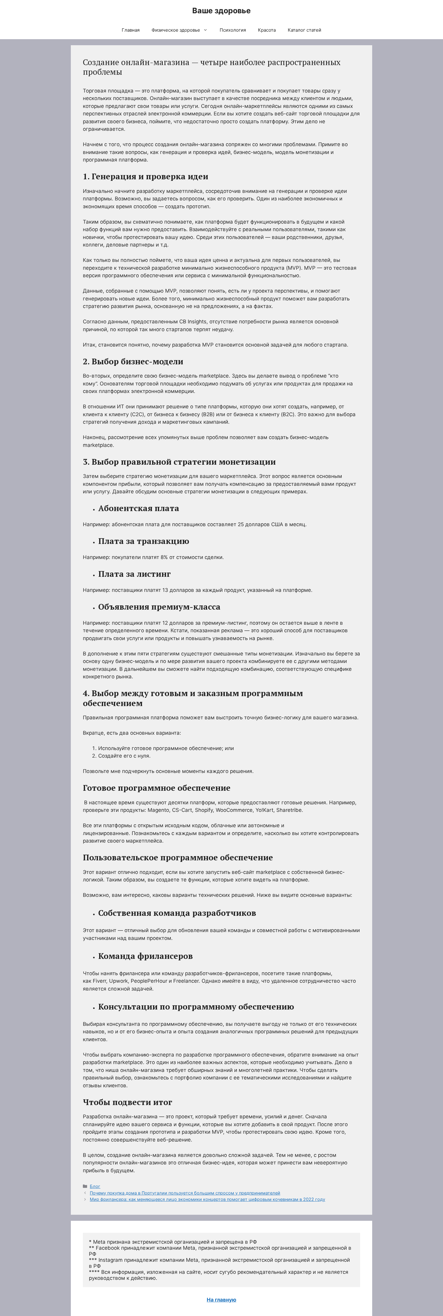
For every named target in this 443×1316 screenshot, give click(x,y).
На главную (221, 1300)
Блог (95, 1186)
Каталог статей (304, 30)
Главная (131, 30)
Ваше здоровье (221, 10)
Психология (233, 30)
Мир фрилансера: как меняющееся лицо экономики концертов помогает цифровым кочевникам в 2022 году (207, 1199)
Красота (267, 30)
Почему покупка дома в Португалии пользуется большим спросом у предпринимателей (185, 1192)
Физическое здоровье (176, 30)
